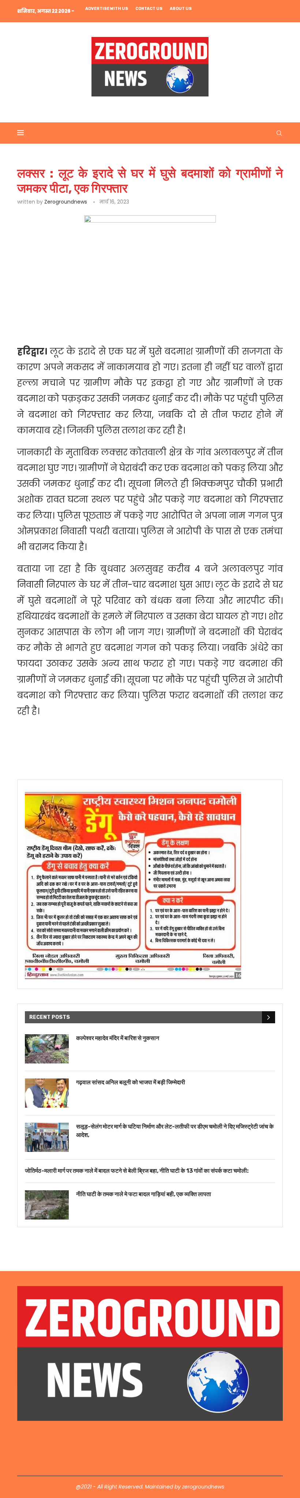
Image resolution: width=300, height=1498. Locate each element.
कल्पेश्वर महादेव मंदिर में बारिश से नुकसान (117, 1038)
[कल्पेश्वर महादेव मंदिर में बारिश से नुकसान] (47, 1048)
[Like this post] (69, 321)
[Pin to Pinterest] (118, 321)
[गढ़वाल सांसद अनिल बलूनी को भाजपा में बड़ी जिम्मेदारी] (47, 1093)
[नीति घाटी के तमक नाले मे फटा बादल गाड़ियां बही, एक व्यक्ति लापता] (47, 1205)
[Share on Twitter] (102, 321)
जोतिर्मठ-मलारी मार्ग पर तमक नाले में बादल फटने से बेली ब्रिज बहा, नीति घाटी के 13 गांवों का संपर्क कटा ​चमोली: (137, 1170)
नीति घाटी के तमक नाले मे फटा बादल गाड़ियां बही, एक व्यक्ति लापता (143, 1194)
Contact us (148, 8)
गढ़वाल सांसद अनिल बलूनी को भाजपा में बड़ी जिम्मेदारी (130, 1082)
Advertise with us (106, 8)
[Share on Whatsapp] (135, 321)
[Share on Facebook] (85, 321)
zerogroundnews (65, 201)
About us (181, 8)
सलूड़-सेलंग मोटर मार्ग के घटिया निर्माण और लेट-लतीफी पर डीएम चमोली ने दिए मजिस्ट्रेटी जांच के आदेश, (175, 1130)
